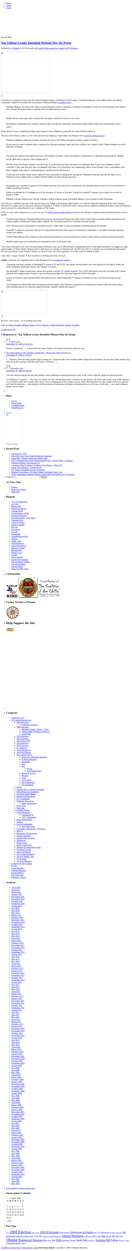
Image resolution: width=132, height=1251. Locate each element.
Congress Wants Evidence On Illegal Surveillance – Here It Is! (36, 465)
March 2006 (16, 1160)
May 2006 (15, 1156)
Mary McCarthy (28, 826)
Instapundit (15, 534)
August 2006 (16, 1149)
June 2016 (15, 910)
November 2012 (18, 975)
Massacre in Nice (29, 773)
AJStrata (15, 48)
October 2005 (17, 1172)
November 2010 (18, 1031)
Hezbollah (26, 762)
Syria (24, 778)
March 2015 (16, 915)
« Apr (9, 1221)
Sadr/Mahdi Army (34, 771)
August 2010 (16, 1038)
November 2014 (18, 922)
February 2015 (17, 917)
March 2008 (16, 1105)
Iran (23, 764)
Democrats (10, 1236)
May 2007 (15, 1128)
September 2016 (18, 904)
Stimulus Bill (103, 1240)
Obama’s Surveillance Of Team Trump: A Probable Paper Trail (36, 472)
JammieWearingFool (19, 536)
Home (8, 3)
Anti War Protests (23, 752)
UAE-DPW (26, 780)
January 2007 (16, 1137)
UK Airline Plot (28, 782)
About (8, 5)
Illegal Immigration (24, 819)
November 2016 (18, 899)
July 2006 (15, 1151)
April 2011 (15, 1019)
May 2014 (15, 936)
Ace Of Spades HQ (19, 502)
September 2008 (18, 1091)
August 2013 (16, 954)
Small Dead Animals (19, 559)
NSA (121, 1236)
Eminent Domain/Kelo (25, 796)
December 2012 (17, 973)
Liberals (109, 1236)
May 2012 (15, 989)
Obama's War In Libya (25, 838)
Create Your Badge (12, 444)
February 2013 (17, 968)
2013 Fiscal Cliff (23, 741)
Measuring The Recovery (26, 833)
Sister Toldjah (17, 557)
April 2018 (15, 887)
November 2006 (18, 1142)
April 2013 (15, 964)
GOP (86, 1236)
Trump (127, 1240)
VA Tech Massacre (24, 861)
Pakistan (74, 48)
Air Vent (14, 504)
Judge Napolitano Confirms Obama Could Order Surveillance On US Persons (43, 474)
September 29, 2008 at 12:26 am (19, 344)
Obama (11, 1240)
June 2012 (15, 987)
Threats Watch (17, 566)
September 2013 (18, 952)
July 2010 (15, 1040)
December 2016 (17, 897)
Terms (8, 8)
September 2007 (18, 1119)
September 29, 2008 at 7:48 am (19, 355)
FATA (38, 325)
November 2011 (17, 1003)
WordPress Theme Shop (11, 1248)
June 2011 (15, 1015)
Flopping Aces (17, 520)
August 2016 (16, 906)
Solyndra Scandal (23, 850)
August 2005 (16, 1177)
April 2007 (15, 1130)
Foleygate (20, 808)
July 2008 (15, 1096)
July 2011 (15, 1012)
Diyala (29, 769)
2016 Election (64, 1233)
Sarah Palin (26, 734)
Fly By (14, 866)
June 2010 (15, 1042)
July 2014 (15, 931)
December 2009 (17, 1056)
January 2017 (16, 894)
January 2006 (16, 1165)
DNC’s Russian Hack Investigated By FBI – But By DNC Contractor (42, 461)
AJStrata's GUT (17, 718)
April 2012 (15, 991)
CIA (98, 1232)
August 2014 (16, 929)
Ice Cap (14, 532)
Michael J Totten (18, 548)
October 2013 (17, 950)
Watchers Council (18, 877)
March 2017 (16, 892)
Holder (90, 1236)
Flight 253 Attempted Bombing (34, 757)
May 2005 (15, 1183)
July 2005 (15, 1179)
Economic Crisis (21, 1236)
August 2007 (16, 1121)
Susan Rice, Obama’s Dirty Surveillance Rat (29, 458)
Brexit (19, 787)
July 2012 (15, 985)
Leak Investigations (24, 824)
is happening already (61, 260)
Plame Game (21, 843)
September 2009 (18, 1063)
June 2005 (15, 1181)
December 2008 (17, 1084)
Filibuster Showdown (25, 801)
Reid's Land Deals (23, 845)
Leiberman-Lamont (29, 725)
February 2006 (17, 1163)
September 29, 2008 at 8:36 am (19, 371)
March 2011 (16, 1022)
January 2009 (16, 1082)
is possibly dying (64, 102)
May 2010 (15, 1045)
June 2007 (15, 1126)
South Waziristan (57, 325)
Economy (31, 1236)
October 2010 (17, 1033)
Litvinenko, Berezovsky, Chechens (30, 829)
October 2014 (17, 924)
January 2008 (16, 1109)
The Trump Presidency (25, 854)
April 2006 (15, 1158)
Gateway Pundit (17, 525)
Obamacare (21, 840)
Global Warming (23, 813)
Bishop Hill (16, 506)
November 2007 (18, 1114)
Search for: (10, 477)
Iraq (23, 766)
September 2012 (18, 980)
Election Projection (19, 516)
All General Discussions (44, 48)
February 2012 (17, 996)
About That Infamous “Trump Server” (26, 467)
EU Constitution (23, 799)
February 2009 (17, 1079)
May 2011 (15, 1017)
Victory (23, 1243)
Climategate (104, 1232)
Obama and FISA (23, 836)
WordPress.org (17, 408)
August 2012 (16, 982)
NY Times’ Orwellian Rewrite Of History (28, 470)
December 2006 (17, 1140)
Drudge (14, 487)
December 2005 (17, 1167)
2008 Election (20, 1232)
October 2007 (17, 1116)
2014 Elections (22, 743)
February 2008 (17, 1107)
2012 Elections (22, 739)
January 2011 (16, 1026)
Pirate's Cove (16, 553)
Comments (17, 405)
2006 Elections (22, 722)
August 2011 (16, 1010)
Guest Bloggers (17, 868)
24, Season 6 (21, 748)
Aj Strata (8, 412)
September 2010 (18, 1035)
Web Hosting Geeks (30, 1248)
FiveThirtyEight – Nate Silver (23, 518)
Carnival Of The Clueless (21, 863)
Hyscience (15, 529)
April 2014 (15, 938)
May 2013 (15, 961)
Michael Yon (16, 550)
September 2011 (17, 1008)
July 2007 (15, 1123)
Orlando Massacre (18, 870)
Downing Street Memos (26, 794)
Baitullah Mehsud (21, 325)
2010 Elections (22, 736)
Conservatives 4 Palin (20, 513)
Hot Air (14, 527)
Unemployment (13, 1243)
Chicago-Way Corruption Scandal (30, 789)
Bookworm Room (18, 509)
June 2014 (15, 934)
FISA (41, 1236)
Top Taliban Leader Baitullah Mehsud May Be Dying (36, 42)
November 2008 (18, 1086)
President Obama (69, 1240)
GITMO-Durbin (23, 810)
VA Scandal (21, 859)
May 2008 (15, 1100)
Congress (118, 1232)
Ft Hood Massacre (29, 759)
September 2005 (18, 1174)
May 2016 (15, 913)
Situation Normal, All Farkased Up (25, 463)
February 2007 (17, 1135)
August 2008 (16, 1093)
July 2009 (15, 1068)
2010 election (35, 1232)
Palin (45, 1240)
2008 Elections (22, 727)
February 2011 (17, 1024)
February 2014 (17, 943)
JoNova (14, 539)
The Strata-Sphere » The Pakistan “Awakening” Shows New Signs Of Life (36, 353)
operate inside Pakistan (62, 212)
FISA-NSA (21, 806)
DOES (50, 212)
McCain (115, 1236)
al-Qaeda (9, 325)
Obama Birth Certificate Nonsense (36, 732)
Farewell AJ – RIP (18, 454)
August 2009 (16, 1066)
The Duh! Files (17, 875)
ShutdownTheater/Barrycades (28, 847)
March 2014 (16, 941)
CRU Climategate (29, 817)
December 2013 (17, 945)
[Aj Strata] (14, 443)
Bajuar (32, 325)
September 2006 (18, 1146)
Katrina (19, 822)
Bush (94, 1233)
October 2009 (17, 1061)
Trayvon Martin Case (25, 857)
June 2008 (15, 1098)
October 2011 (16, 1005)
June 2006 (15, 1153)
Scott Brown (91, 1240)
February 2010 (17, 1052)
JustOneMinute (17, 543)
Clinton (112, 1233)
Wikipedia (15, 492)
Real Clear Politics (18, 489)
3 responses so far (8, 329)
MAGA (19, 831)
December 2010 (17, 1028)
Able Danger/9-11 (23, 750)
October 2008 (17, 1089)
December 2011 (17, 1001)
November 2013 (18, 948)
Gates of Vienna (17, 522)
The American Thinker (20, 562)
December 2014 (17, 920)
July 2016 (15, 908)
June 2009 (15, 1070)
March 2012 (16, 994)
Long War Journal (18, 546)
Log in (14, 401)
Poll (53, 1240)
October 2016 (17, 901)
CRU (124, 1232)
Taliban (68, 325)
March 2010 (16, 1049)
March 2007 (16, 1133)
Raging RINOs (17, 873)
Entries (16, 403)
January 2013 (16, 971)
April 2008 (15, 1103)
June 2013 (15, 959)
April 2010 (15, 1047)
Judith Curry (16, 541)
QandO (14, 555)
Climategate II (27, 815)
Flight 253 (46, 1236)
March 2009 (16, 1077)
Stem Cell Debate (23, 852)
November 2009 (18, 1059)
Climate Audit (17, 511)
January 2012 (16, 998)
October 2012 (17, 978)
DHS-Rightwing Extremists (27, 792)
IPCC (95, 1236)
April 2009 (15, 1075)
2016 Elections (22, 745)
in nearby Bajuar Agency (95, 136)
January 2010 (16, 1054)
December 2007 (17, 1112)
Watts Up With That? (19, 569)
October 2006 (17, 1144)
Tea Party (121, 1240)
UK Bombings (28, 785)
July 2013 (15, 957)
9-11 (7, 1233)
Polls (58, 1240)
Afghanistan (76, 1232)
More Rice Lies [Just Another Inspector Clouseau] (31, 456)
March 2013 (16, 966)
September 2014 (18, 927)
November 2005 (18, 1170)
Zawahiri (75, 325)
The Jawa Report (18, 564)
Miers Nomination (29, 803)
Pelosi (49, 1240)
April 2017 (15, 890)
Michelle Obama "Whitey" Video (35, 729)
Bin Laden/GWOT (62, 48)
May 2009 (15, 1072)
